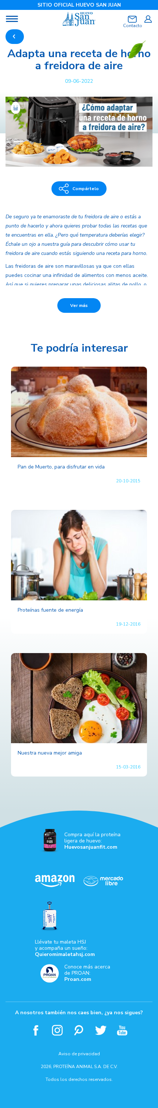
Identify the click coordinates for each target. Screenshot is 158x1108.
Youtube (122, 1030)
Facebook (35, 1030)
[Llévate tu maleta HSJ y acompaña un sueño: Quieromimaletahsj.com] (79, 916)
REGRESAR (15, 36)
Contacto (132, 26)
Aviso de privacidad (79, 1054)
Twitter (100, 1030)
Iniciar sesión (147, 19)
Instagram (57, 1030)
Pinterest (79, 1030)
